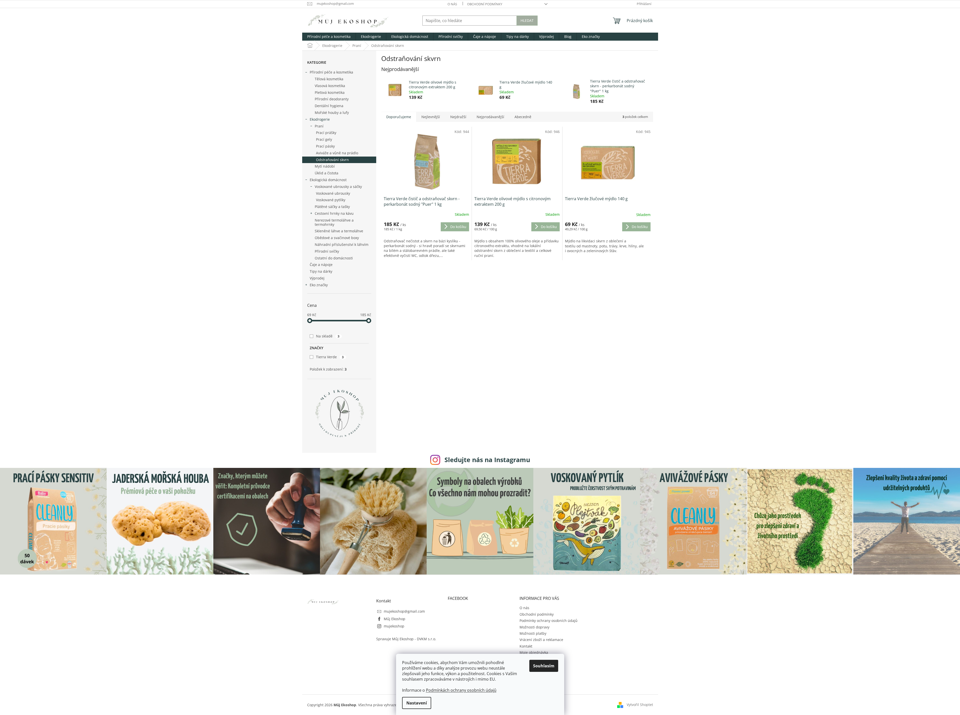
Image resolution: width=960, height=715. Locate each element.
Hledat (527, 20)
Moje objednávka (534, 652)
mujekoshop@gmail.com (404, 611)
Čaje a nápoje (321, 264)
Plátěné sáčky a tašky (332, 206)
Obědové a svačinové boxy (337, 237)
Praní (319, 126)
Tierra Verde (330, 356)
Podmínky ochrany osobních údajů (549, 620)
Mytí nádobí (325, 166)
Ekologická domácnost (328, 179)
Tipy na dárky (321, 271)
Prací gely (324, 139)
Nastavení (416, 703)
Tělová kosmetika (329, 79)
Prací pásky (325, 146)
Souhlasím (543, 666)
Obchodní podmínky (484, 4)
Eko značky (319, 284)
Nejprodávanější (490, 116)
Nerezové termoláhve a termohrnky (334, 222)
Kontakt (526, 646)
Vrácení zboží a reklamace (541, 639)
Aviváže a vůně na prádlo (337, 153)
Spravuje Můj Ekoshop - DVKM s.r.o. (406, 638)
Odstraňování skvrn (332, 159)
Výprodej (317, 278)
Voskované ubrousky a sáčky (338, 186)
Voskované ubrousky (333, 193)
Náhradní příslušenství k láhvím (341, 244)
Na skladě (328, 336)
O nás (452, 4)
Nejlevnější (430, 116)
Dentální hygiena (329, 105)
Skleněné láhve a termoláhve (339, 231)
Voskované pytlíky (330, 199)
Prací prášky (326, 132)
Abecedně (523, 116)
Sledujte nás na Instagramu (487, 459)
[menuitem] (329, 37)
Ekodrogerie (320, 119)
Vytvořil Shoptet (640, 704)
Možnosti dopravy (534, 627)
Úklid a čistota (326, 173)
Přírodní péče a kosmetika (331, 72)
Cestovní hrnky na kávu (334, 213)
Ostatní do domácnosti (334, 258)
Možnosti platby (533, 633)
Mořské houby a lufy (332, 112)
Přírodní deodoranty (332, 99)
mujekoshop (394, 626)
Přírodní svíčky (327, 251)
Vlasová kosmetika (330, 85)
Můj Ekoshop (394, 618)
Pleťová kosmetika (330, 92)
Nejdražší (458, 116)
